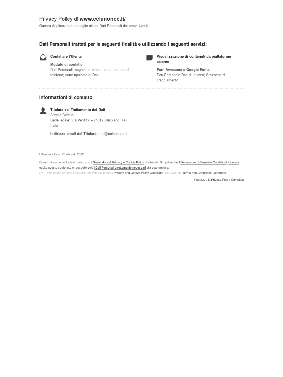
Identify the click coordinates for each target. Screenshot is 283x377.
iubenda (233, 162)
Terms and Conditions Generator (204, 172)
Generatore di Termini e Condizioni (203, 162)
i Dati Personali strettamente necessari (120, 167)
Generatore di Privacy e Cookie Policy (118, 162)
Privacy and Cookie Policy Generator (138, 172)
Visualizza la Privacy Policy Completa (219, 179)
